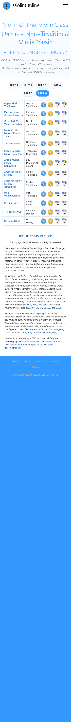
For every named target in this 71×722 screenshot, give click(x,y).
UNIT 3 (42, 85)
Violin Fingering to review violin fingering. (37, 332)
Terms (35, 367)
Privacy (55, 361)
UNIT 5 (28, 93)
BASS (58, 308)
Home (15, 361)
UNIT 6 (42, 93)
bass (45, 304)
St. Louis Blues (12, 221)
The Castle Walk (12, 212)
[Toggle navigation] (65, 5)
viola (29, 304)
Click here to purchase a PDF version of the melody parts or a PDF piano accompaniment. (34, 344)
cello (35, 304)
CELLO (47, 308)
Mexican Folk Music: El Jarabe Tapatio (13, 133)
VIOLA (39, 308)
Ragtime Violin (11, 203)
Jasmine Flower (12, 143)
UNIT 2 (28, 85)
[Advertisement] (35, 420)
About (27, 361)
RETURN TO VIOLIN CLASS (35, 236)
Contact (40, 361)
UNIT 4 (57, 85)
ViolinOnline (26, 5)
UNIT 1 (14, 85)
